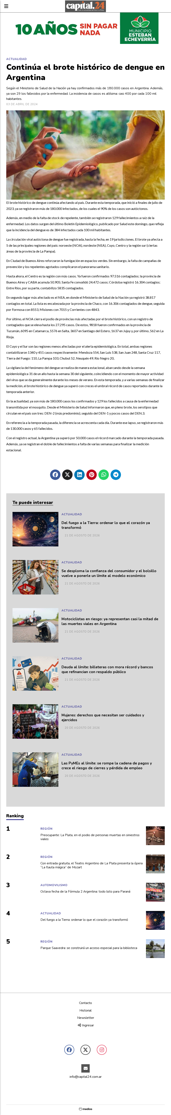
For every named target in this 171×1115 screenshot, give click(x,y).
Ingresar (87, 1025)
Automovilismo (54, 885)
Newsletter (85, 1017)
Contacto (85, 1003)
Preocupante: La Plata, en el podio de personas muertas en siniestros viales (90, 837)
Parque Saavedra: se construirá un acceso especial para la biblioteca (88, 948)
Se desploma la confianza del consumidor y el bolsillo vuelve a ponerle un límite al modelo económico (109, 573)
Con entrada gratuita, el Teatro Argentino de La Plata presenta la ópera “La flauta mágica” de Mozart (91, 865)
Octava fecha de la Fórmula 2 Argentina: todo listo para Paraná (85, 892)
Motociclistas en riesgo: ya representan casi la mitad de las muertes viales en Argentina (110, 621)
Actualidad (16, 59)
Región (46, 829)
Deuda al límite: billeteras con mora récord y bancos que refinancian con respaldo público (107, 669)
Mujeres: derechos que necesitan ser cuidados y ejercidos (103, 717)
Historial (85, 1010)
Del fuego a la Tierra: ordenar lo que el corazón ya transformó (106, 525)
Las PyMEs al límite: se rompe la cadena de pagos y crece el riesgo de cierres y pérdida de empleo (107, 766)
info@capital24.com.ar (86, 1076)
